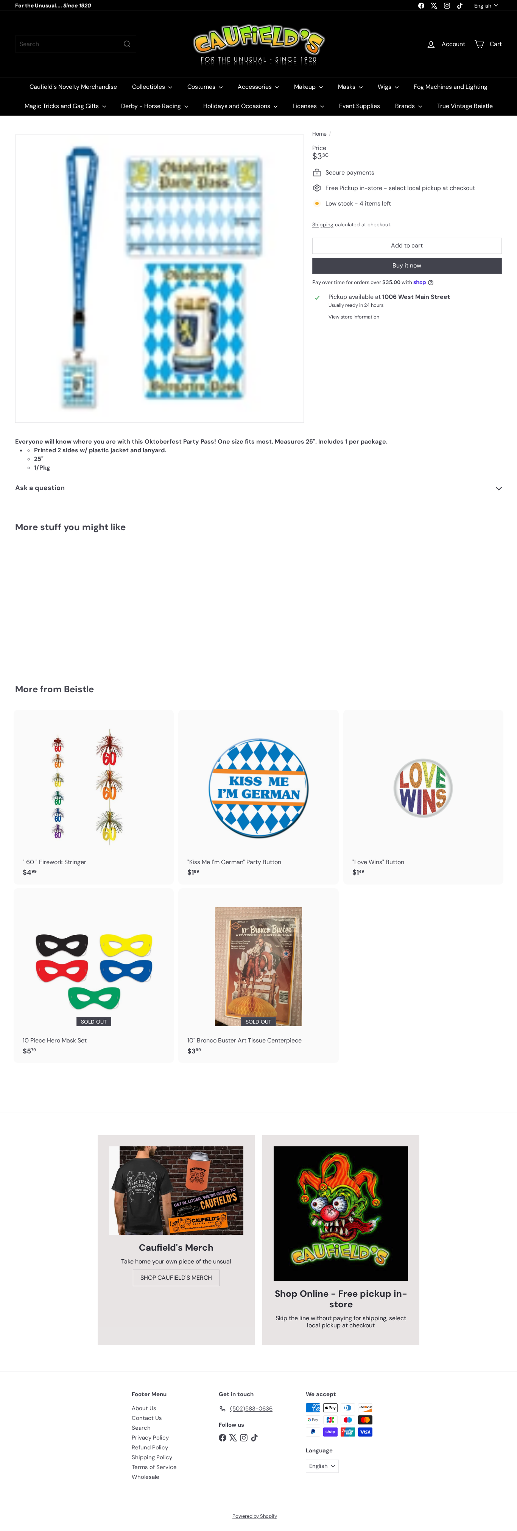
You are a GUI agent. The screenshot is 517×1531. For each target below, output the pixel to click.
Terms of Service (154, 1467)
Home (319, 134)
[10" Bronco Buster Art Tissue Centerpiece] (258, 975)
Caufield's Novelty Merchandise (73, 87)
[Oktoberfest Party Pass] (52, 602)
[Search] (127, 44)
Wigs (385, 87)
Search (141, 1428)
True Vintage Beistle (465, 106)
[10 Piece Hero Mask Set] (93, 975)
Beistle (79, 689)
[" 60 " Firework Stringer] (93, 797)
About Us (144, 1408)
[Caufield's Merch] (176, 1190)
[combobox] (75, 44)
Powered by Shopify (254, 1516)
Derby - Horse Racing (151, 106)
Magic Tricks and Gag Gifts (62, 106)
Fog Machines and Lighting (450, 87)
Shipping (322, 224)
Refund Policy (150, 1447)
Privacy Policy (150, 1437)
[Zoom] (160, 278)
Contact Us (147, 1418)
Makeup (305, 87)
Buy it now (406, 265)
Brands (405, 106)
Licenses (305, 106)
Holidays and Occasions (237, 106)
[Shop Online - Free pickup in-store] (341, 1213)
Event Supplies (359, 106)
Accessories (255, 87)
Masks (347, 87)
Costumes (202, 87)
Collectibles (149, 87)
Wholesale (145, 1477)
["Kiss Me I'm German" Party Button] (258, 797)
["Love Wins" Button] (423, 797)
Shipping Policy (152, 1457)
